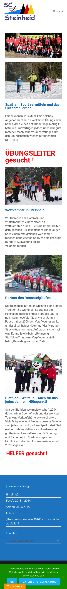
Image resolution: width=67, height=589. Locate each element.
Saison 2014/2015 (18, 507)
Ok (12, 582)
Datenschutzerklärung (40, 582)
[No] (62, 576)
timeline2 (12, 494)
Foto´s (10, 513)
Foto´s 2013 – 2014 (18, 501)
